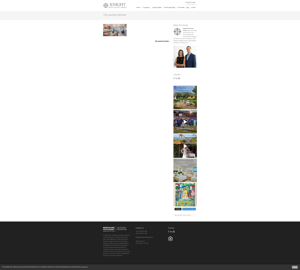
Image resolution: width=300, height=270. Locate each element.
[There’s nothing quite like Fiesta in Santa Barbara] (185, 146)
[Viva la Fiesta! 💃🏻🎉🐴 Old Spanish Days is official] (185, 194)
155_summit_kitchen (163, 41)
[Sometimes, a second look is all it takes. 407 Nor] (185, 170)
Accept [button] (295, 267)
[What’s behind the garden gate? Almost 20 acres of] (185, 97)
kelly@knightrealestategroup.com (144, 237)
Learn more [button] (84, 267)
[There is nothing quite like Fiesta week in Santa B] (185, 122)
